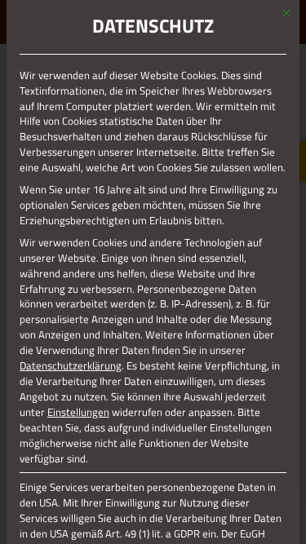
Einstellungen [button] (78, 412)
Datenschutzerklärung (71, 365)
